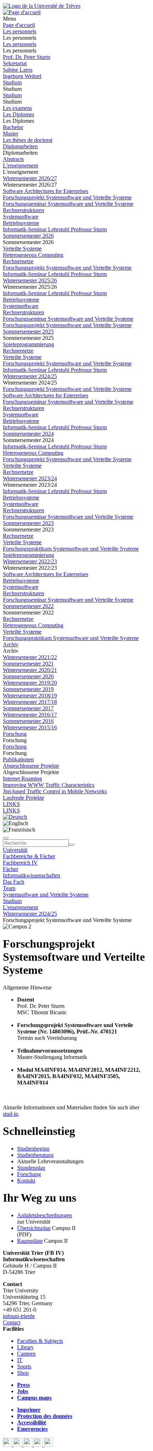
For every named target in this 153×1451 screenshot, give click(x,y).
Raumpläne (30, 1241)
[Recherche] (71, 845)
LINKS (11, 804)
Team (9, 888)
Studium (12, 82)
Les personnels (19, 31)
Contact (11, 1322)
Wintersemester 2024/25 (30, 376)
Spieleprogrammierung (28, 344)
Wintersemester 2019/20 (30, 683)
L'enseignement (20, 165)
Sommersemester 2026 (28, 236)
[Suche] (6, 838)
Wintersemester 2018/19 (30, 696)
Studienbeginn (33, 1149)
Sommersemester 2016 (28, 721)
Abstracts (13, 159)
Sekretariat (15, 63)
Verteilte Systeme (22, 248)
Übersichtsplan (34, 1228)
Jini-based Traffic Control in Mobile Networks (55, 791)
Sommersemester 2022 (28, 606)
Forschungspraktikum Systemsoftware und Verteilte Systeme (71, 549)
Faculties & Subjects (40, 1341)
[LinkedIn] (48, 1445)
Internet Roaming (22, 779)
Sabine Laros (17, 70)
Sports (24, 1366)
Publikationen (18, 759)
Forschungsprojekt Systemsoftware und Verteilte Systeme (67, 197)
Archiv (11, 644)
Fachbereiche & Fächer (29, 856)
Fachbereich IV (20, 863)
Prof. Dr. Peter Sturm (26, 57)
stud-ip (10, 1114)
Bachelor (13, 127)
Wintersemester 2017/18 (30, 702)
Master (10, 134)
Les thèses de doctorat (27, 140)
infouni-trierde (19, 1316)
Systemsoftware (20, 217)
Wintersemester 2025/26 (30, 280)
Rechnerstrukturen (23, 210)
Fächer (10, 869)
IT (19, 1360)
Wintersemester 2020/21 (30, 670)
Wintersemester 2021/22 (30, 657)
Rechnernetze (18, 261)
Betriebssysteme (21, 223)
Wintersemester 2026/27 (30, 178)
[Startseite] (41, 6)
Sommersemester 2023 (28, 523)
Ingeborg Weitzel (22, 76)
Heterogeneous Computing (33, 255)
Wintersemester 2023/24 (30, 478)
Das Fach (13, 882)
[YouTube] (28, 1445)
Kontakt (26, 1180)
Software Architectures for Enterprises (45, 191)
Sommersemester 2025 (28, 332)
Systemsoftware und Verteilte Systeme (46, 895)
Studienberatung (35, 1155)
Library (25, 1347)
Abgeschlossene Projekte (31, 766)
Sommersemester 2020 (28, 676)
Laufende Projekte (23, 798)
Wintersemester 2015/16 (30, 727)
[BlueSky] (18, 1445)
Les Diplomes (18, 114)
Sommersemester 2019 (28, 689)
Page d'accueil (19, 25)
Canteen (26, 1354)
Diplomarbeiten (20, 146)
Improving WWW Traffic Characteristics (48, 785)
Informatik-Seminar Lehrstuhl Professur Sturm (55, 229)
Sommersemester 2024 (28, 434)
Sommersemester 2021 (28, 664)
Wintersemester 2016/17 (30, 715)
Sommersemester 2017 (28, 708)
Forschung (15, 734)
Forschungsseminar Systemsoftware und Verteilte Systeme (68, 204)
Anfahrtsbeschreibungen (44, 1215)
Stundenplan (31, 1168)
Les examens (17, 108)
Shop (23, 1373)
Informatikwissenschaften (31, 875)
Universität (15, 850)
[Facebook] (8, 1445)
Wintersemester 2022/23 (30, 561)
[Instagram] (39, 1445)
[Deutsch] (15, 817)
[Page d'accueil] (22, 12)
